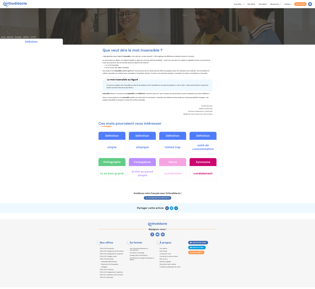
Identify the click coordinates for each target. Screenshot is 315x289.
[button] (167, 208)
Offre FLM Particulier (107, 259)
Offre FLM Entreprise (107, 248)
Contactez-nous (165, 254)
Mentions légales (165, 262)
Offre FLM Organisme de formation (112, 251)
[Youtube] (157, 234)
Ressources (274, 4)
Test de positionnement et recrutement (139, 249)
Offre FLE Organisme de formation (111, 275)
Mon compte (300, 4)
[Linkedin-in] (163, 234)
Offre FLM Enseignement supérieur (111, 254)
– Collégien (103, 267)
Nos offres (251, 4)
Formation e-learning (137, 253)
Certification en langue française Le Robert (142, 259)
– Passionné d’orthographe (109, 264)
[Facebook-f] (152, 234)
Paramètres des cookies (168, 264)
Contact (287, 4)
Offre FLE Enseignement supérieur (111, 272)
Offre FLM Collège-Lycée (108, 256)
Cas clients (263, 4)
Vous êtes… (238, 4)
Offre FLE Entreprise (106, 269)
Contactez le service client (169, 256)
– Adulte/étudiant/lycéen (108, 262)
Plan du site (163, 259)
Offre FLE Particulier (106, 277)
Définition (31, 41)
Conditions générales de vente (170, 267)
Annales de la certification (138, 255)
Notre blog (163, 251)
